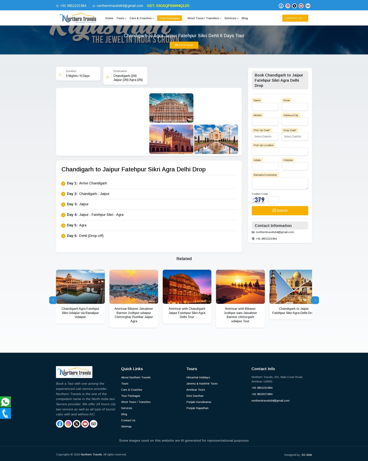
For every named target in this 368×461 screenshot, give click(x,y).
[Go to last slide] (53, 300)
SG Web (306, 454)
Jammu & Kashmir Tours (202, 383)
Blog (124, 414)
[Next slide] (315, 300)
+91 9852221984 (261, 387)
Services (126, 408)
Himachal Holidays (198, 377)
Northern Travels (91, 454)
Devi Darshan (195, 395)
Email (286, 100)
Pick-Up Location (264, 145)
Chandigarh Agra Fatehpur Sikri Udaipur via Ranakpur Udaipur (80, 313)
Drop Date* (289, 130)
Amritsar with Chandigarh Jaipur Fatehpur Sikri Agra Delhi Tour (187, 313)
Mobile (257, 115)
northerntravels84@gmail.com (270, 400)
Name (257, 100)
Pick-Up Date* (262, 130)
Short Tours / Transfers (136, 401)
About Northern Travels (136, 377)
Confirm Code (260, 193)
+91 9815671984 (261, 394)
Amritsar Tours (195, 389)
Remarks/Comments (265, 174)
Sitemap (126, 426)
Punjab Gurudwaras (198, 401)
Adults (257, 160)
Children (288, 160)
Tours (124, 383)
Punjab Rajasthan (197, 408)
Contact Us (128, 420)
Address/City (290, 115)
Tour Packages (130, 395)
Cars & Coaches (131, 389)
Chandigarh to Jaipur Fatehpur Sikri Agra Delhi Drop (293, 311)
